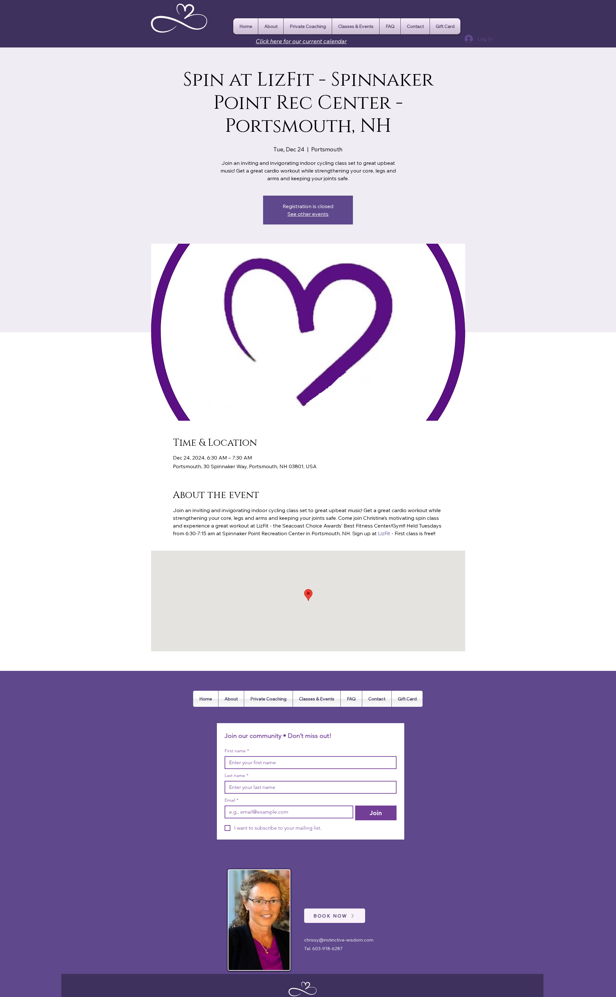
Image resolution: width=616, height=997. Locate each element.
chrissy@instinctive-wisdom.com (338, 940)
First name (237, 751)
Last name (236, 775)
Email (231, 800)
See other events (308, 214)
